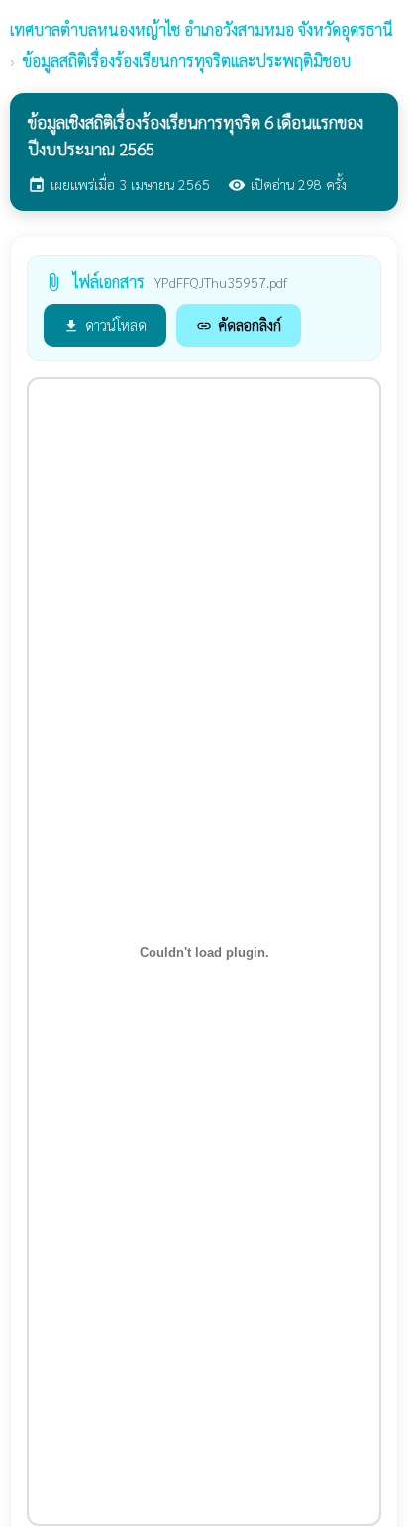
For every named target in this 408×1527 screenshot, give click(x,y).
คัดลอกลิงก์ (238, 324)
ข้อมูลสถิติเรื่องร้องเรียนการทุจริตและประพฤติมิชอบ (187, 61)
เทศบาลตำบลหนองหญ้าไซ (201, 29)
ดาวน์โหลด (105, 324)
